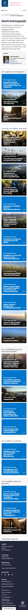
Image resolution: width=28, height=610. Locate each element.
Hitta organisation (6, 565)
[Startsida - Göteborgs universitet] (23, 604)
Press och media (6, 592)
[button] (10, 10)
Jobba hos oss (5, 590)
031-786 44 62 (13, 61)
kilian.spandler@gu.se (16, 63)
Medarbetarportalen (8, 584)
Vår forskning (5, 15)
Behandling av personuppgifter (6, 599)
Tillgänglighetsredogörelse (9, 605)
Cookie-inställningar (7, 603)
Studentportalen (7, 581)
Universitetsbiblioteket (8, 586)
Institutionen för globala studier (11, 14)
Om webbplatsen (6, 597)
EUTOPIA (4, 595)
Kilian (14, 56)
